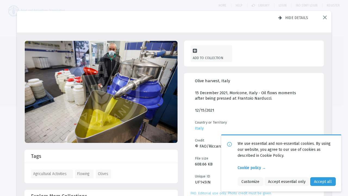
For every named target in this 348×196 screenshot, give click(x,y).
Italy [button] (199, 128)
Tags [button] (36, 156)
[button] (325, 17)
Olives (103, 173)
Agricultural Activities (50, 173)
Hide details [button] (296, 17)
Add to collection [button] (208, 58)
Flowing (83, 173)
